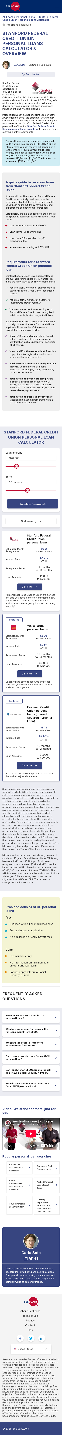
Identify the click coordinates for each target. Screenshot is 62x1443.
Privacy (30, 1320)
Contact (30, 1325)
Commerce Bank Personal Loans (44, 1167)
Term (9, 476)
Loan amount (14, 452)
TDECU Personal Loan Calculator (17, 1205)
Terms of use (30, 1315)
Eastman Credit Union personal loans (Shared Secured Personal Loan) (39, 714)
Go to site (27, 586)
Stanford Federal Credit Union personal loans (39, 539)
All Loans (7, 17)
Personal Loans (25, 17)
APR (42, 561)
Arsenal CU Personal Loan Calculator (16, 1168)
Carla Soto (20, 64)
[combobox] (31, 1349)
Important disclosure (18, 24)
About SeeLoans (30, 1311)
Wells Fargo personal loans (37, 627)
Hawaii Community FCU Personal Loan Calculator (16, 1185)
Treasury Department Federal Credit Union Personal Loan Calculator (44, 1205)
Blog (30, 1330)
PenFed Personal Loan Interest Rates (45, 1185)
